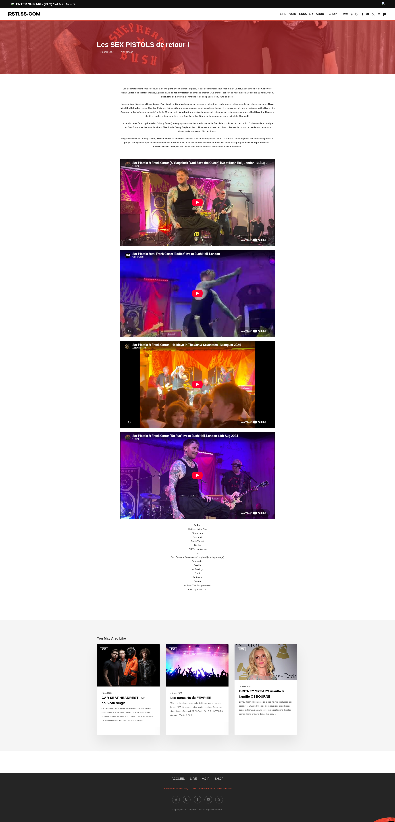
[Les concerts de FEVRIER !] (197, 689)
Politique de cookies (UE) (176, 788)
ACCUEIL (178, 778)
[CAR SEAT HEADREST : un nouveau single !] (128, 689)
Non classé (127, 52)
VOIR (206, 778)
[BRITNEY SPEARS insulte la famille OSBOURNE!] (266, 689)
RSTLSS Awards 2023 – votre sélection (212, 788)
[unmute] (383, 3)
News (104, 649)
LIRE (193, 778)
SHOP (219, 778)
